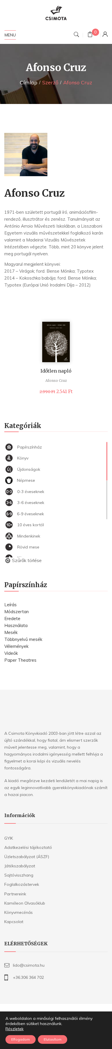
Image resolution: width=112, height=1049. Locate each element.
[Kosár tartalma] (90, 35)
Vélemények (16, 646)
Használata (16, 625)
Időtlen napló (56, 371)
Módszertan (16, 611)
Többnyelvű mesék (23, 639)
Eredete (12, 618)
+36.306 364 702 (28, 977)
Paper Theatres (20, 660)
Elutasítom (52, 1039)
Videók (11, 653)
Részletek (14, 1028)
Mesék (11, 632)
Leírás (10, 604)
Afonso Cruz (56, 380)
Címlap (28, 82)
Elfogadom (20, 1039)
